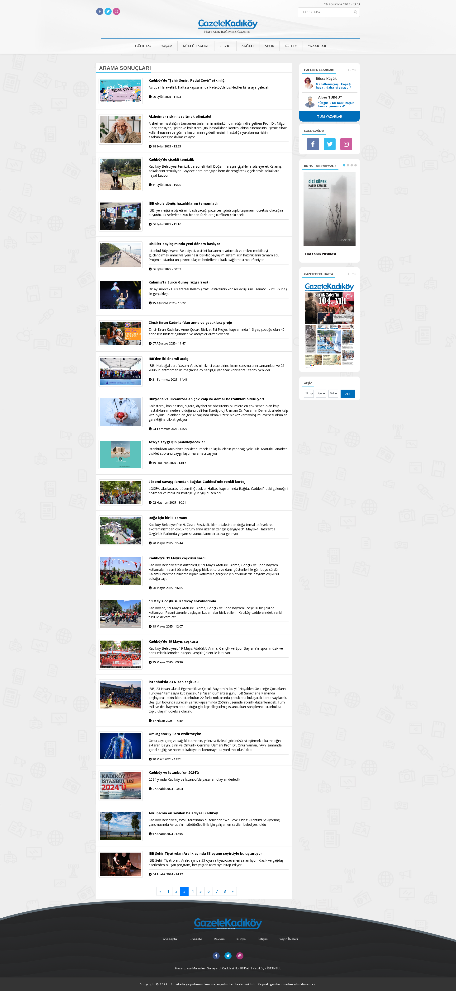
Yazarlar (317, 45)
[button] (344, 165)
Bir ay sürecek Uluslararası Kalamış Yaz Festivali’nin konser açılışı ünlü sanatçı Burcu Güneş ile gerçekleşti (218, 291)
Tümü (351, 70)
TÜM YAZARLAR (329, 116)
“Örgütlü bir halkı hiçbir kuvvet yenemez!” (336, 104)
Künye (241, 939)
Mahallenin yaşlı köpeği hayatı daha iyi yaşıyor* (334, 86)
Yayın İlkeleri (289, 939)
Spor (269, 45)
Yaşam (166, 45)
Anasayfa (170, 939)
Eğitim (291, 45)
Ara (347, 394)
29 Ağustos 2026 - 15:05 (342, 4)
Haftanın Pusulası (320, 253)
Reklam (219, 939)
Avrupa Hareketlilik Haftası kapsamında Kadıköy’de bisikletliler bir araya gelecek (209, 87)
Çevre (225, 45)
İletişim (263, 939)
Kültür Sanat (196, 45)
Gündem (143, 45)
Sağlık (248, 45)
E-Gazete (195, 939)
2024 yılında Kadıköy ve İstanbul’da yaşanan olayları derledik (194, 779)
